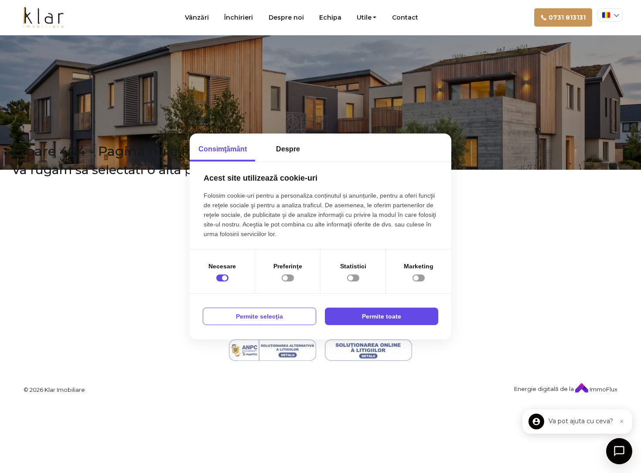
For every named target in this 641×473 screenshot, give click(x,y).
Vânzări (197, 17)
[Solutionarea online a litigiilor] (368, 350)
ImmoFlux (602, 389)
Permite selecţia (259, 316)
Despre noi (286, 17)
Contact (405, 17)
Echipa (330, 17)
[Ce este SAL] (272, 350)
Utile (364, 17)
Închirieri (238, 17)
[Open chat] (619, 451)
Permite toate (381, 316)
